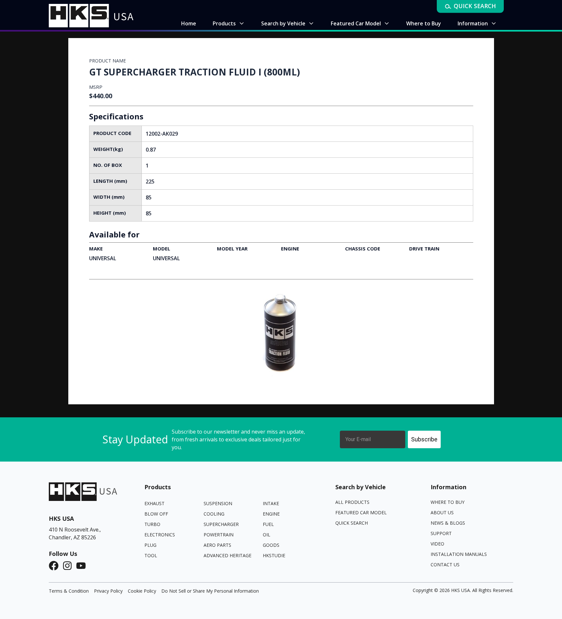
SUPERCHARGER (221, 524)
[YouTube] (83, 566)
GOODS (271, 545)
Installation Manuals (459, 554)
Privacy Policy (108, 591)
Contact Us (445, 564)
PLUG (150, 545)
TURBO (152, 524)
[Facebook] (55, 566)
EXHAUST (154, 503)
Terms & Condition (69, 591)
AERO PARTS (217, 545)
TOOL (150, 555)
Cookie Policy (142, 591)
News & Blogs (448, 523)
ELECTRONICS (159, 535)
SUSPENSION (218, 503)
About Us (442, 512)
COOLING (214, 514)
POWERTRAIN (219, 535)
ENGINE (271, 514)
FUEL (268, 524)
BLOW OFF (156, 514)
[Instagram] (69, 566)
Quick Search (351, 523)
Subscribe (424, 439)
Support (441, 533)
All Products (352, 502)
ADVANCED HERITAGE (227, 555)
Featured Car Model (361, 512)
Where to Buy (447, 502)
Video (437, 544)
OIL (266, 535)
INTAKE (271, 503)
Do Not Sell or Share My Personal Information (210, 591)
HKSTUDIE (274, 555)
